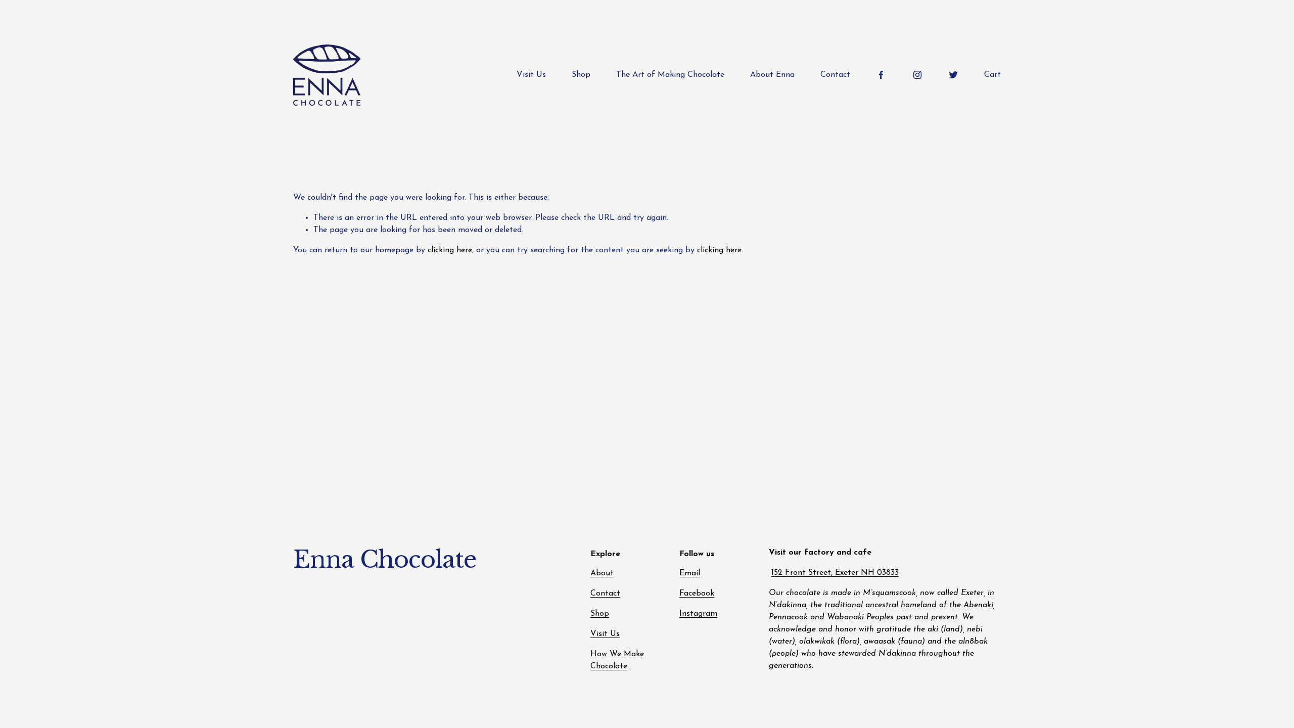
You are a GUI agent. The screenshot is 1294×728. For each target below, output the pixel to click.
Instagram (698, 614)
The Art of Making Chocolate (670, 75)
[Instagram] (917, 75)
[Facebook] (881, 75)
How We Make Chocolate (617, 660)
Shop (581, 75)
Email (689, 573)
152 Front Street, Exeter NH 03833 (835, 573)
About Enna (772, 75)
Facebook (696, 593)
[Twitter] (953, 75)
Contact (835, 75)
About (602, 573)
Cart (992, 75)
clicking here (450, 250)
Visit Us (531, 75)
